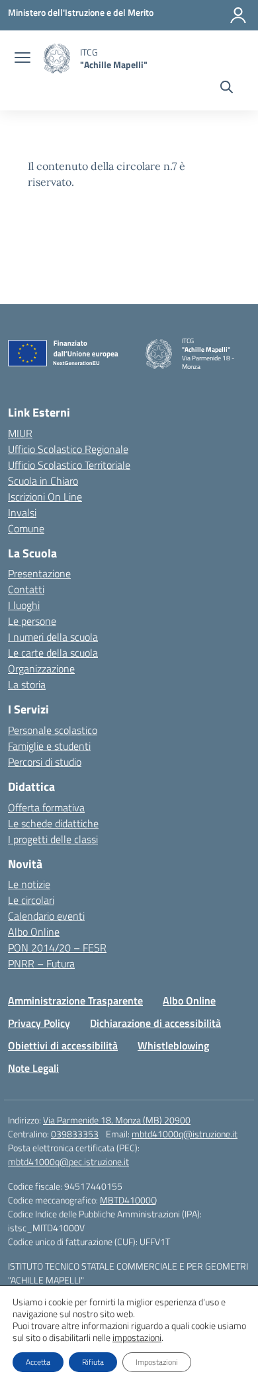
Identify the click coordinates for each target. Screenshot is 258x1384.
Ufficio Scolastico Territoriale (69, 465)
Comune (26, 528)
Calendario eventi (46, 916)
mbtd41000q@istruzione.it (184, 1134)
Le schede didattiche (53, 823)
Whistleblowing (173, 1045)
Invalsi (22, 512)
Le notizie (29, 884)
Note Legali (33, 1068)
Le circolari (31, 900)
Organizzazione (41, 668)
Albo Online (34, 932)
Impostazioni (157, 1362)
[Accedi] (238, 15)
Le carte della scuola (53, 653)
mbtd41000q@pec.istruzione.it (68, 1161)
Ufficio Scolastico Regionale (68, 449)
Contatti (26, 589)
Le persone (32, 621)
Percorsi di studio (44, 762)
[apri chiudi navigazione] (22, 59)
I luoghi (24, 605)
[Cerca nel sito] (226, 88)
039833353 (75, 1134)
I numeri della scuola (53, 637)
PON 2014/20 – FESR (57, 948)
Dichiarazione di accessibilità (155, 1023)
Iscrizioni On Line (45, 497)
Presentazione (39, 573)
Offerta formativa (46, 807)
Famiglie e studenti (49, 746)
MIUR (20, 433)
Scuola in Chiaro (43, 481)
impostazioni (136, 1338)
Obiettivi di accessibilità (63, 1045)
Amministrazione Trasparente (75, 1000)
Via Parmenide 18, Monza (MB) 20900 (117, 1120)
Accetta (38, 1362)
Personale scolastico (52, 730)
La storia (27, 684)
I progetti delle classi (53, 839)
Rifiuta (93, 1362)
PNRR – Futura (41, 963)
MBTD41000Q (128, 1200)
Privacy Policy (39, 1023)
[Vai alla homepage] (57, 58)
